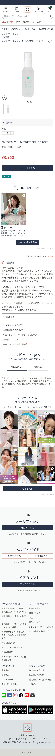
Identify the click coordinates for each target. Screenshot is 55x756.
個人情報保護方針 (36, 670)
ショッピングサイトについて (41, 626)
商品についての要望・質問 (14, 344)
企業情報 (5, 670)
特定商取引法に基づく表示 (40, 679)
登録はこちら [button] (27, 527)
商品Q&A (38, 367)
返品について (34, 622)
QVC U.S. (12, 739)
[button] (5, 10)
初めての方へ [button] (14, 555)
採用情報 (5, 675)
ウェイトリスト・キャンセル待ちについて (21, 335)
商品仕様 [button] (10, 317)
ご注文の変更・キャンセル (26, 590)
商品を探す (7, 22)
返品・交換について (11, 147)
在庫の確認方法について (13, 330)
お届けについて (35, 617)
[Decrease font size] (52, 256)
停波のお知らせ (8, 643)
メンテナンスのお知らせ (12, 647)
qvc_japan (8, 227)
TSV (18, 22)
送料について (34, 613)
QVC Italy (43, 739)
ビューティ (49, 22)
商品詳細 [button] (10, 262)
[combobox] (25, 16)
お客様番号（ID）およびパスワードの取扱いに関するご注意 (14, 635)
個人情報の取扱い (36, 675)
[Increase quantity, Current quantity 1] (12, 133)
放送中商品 (28, 22)
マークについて (9, 339)
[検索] (50, 16)
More (27, 488)
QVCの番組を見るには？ (39, 631)
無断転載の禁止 (8, 652)
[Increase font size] (49, 256)
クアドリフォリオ (10, 33)
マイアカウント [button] (27, 584)
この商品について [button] (14, 325)
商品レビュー (17, 367)
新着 (39, 22)
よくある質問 (19, 562)
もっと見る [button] (26, 752)
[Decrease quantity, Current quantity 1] (3, 133)
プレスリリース (8, 679)
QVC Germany (32, 739)
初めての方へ (34, 608)
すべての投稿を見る (27, 242)
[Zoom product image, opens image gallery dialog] (4, 97)
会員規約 (33, 684)
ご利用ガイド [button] (40, 555)
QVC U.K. (21, 739)
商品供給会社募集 (9, 684)
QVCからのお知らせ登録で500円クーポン (26, 534)
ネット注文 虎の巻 (36, 562)
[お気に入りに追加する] (49, 41)
